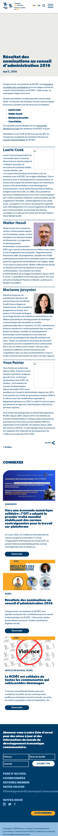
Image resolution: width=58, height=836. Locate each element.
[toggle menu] (50, 5)
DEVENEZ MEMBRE (16, 782)
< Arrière (7, 447)
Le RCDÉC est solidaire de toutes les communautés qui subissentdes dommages (27, 680)
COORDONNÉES (14, 778)
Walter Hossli (15, 114)
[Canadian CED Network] (14, 6)
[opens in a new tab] (29, 485)
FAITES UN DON (13, 787)
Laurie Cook (14, 110)
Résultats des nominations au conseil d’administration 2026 (29, 602)
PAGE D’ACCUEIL (14, 773)
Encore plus (17, 554)
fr (39, 6)
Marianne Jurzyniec (18, 118)
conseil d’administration (14, 140)
